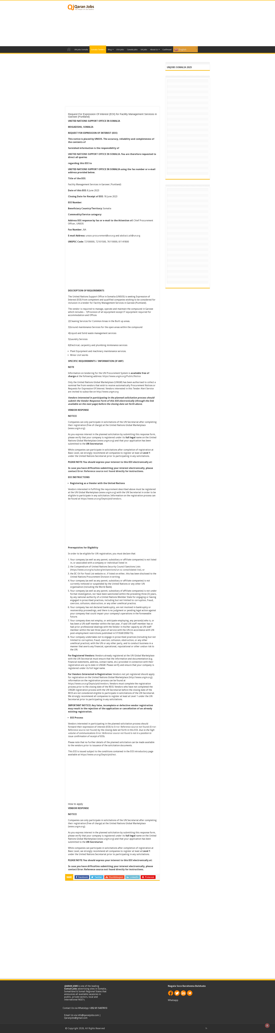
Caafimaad (166, 49)
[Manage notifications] (267, 1025)
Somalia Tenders (98, 49)
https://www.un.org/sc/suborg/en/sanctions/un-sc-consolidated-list (106, 569)
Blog (110, 49)
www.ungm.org (76, 428)
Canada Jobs (132, 49)
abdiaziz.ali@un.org (130, 235)
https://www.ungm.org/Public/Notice (121, 376)
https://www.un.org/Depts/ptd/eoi (98, 754)
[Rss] (206, 1028)
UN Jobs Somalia (81, 49)
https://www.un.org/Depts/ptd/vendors (101, 498)
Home (69, 49)
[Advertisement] (155, 23)
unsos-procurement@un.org (100, 235)
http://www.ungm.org (107, 391)
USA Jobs (120, 49)
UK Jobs (144, 49)
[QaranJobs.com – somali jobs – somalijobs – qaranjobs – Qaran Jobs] (81, 6)
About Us (154, 49)
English (182, 49)
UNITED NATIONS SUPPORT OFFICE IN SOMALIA (94, 154)
